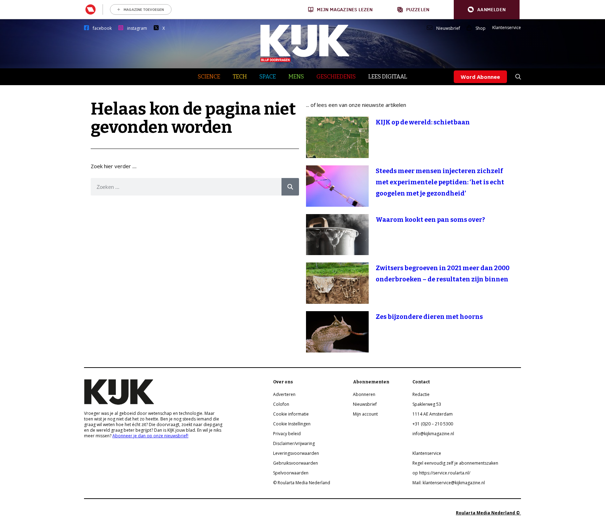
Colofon (281, 404)
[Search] (290, 187)
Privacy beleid (287, 434)
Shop (480, 28)
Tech (240, 76)
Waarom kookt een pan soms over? (430, 220)
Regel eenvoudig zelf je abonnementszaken (455, 463)
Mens (296, 76)
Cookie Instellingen (292, 424)
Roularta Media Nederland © (488, 513)
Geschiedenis (336, 76)
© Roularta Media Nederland (301, 483)
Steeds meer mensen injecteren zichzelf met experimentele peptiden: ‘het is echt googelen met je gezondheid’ (440, 182)
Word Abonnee (480, 76)
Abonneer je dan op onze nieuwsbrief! (150, 436)
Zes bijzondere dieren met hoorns (429, 317)
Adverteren (284, 394)
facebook (102, 28)
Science (209, 76)
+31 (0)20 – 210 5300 (432, 424)
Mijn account (365, 414)
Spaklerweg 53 (426, 404)
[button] (487, 9)
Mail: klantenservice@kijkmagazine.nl (448, 483)
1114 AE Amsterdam (432, 414)
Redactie (421, 394)
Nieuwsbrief (448, 28)
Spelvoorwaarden (290, 473)
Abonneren (364, 394)
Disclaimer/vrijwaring (294, 443)
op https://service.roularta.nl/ (441, 473)
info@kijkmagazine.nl (433, 434)
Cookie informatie (291, 414)
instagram (137, 28)
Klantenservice (506, 27)
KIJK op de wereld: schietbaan (423, 122)
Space (267, 76)
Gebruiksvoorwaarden (295, 463)
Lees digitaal (387, 76)
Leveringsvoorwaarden (296, 453)
